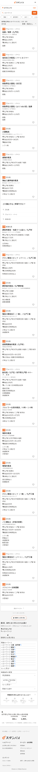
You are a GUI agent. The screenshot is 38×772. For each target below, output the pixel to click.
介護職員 (5, 132)
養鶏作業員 (6, 466)
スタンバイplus (6, 760)
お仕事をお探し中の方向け (9, 745)
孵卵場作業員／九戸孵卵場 (12, 286)
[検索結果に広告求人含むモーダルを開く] (5, 24)
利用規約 (22, 745)
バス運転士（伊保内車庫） (12, 522)
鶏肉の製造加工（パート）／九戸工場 (17, 557)
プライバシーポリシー (26, 748)
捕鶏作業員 (6, 158)
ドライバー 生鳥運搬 (10, 587)
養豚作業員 (6, 433)
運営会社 (22, 751)
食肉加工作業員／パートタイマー (15, 58)
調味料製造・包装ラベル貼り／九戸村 (17, 230)
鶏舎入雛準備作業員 (10, 181)
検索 (34, 13)
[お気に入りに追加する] (33, 48)
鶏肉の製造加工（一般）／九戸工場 (16, 314)
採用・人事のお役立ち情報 (27, 760)
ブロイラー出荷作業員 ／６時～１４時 (17, 407)
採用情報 (22, 753)
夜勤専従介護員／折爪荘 (12, 84)
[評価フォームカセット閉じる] (35, 694)
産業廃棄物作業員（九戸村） (13, 344)
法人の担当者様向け (7, 748)
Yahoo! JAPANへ (6, 765)
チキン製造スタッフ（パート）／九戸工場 (19, 258)
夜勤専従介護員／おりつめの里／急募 (17, 107)
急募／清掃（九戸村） (11, 32)
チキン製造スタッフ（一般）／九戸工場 (18, 494)
